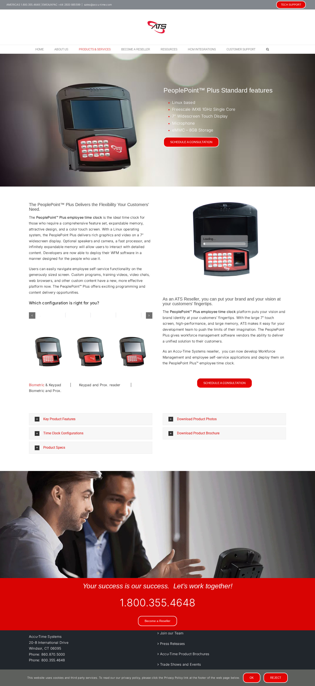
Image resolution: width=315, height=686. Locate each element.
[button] (267, 49)
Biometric (36, 385)
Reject (275, 677)
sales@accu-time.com (98, 4)
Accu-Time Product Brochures (184, 654)
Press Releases (172, 643)
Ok (252, 677)
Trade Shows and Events (180, 664)
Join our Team (171, 633)
